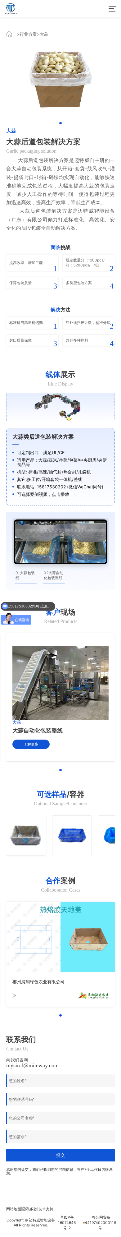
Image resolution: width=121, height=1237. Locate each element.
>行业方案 (27, 34)
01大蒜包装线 (25, 575)
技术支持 (45, 1209)
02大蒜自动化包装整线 (53, 575)
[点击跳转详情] (60, 78)
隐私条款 (29, 1209)
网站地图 (13, 1209)
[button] (60, 123)
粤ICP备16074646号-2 (67, 1222)
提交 (60, 1155)
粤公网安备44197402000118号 (100, 1222)
